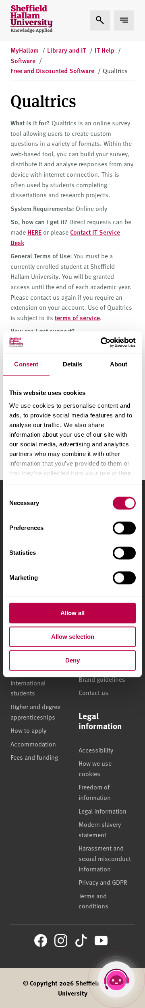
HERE (34, 232)
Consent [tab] (26, 364)
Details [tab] (73, 364)
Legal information (102, 810)
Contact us (93, 692)
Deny (72, 660)
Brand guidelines (102, 679)
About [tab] (119, 364)
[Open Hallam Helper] (116, 979)
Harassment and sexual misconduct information (105, 858)
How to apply (28, 730)
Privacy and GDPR (103, 881)
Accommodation (33, 743)
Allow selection (72, 636)
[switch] (124, 527)
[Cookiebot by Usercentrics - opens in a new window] (102, 342)
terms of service (77, 317)
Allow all (72, 612)
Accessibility (96, 749)
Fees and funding (34, 756)
